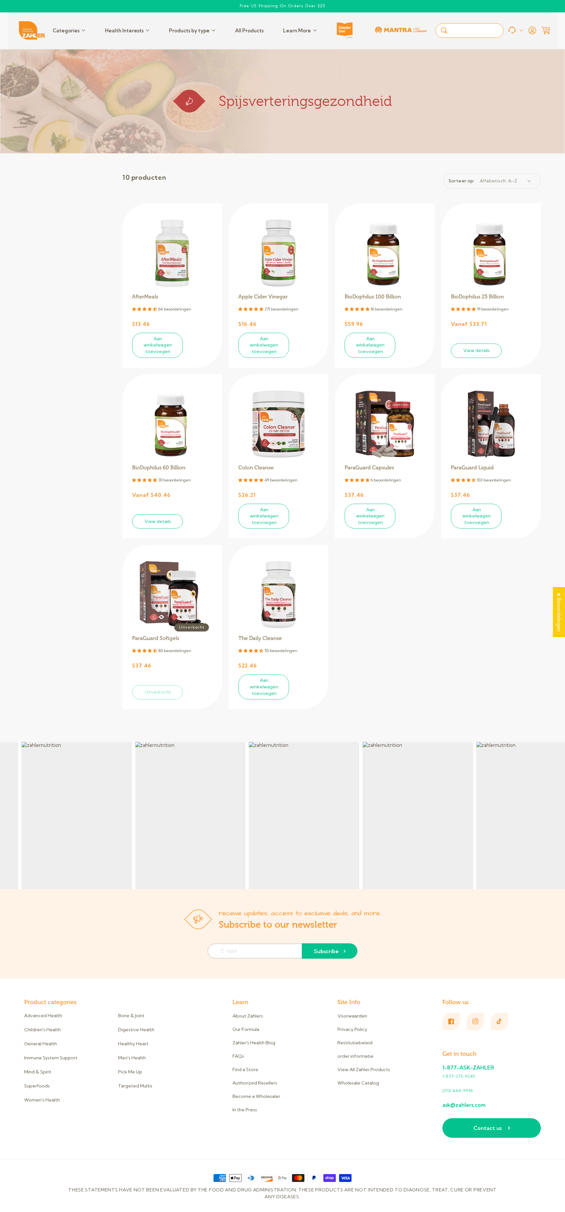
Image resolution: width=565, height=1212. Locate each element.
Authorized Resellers (254, 1083)
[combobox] (470, 30)
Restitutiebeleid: (355, 1043)
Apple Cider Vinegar (263, 297)
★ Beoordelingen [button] (559, 612)
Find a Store (245, 1069)
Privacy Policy (352, 1029)
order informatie (355, 1056)
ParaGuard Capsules (369, 468)
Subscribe (326, 951)
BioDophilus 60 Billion (158, 468)
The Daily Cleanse (260, 638)
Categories (66, 30)
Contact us (487, 1128)
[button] (545, 30)
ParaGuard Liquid (472, 468)
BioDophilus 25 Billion (477, 297)
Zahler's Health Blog (253, 1043)
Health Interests (124, 30)
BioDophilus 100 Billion (373, 297)
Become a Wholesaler (256, 1096)
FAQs (238, 1056)
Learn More (297, 30)
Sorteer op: (462, 181)
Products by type (189, 30)
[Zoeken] (444, 30)
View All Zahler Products (363, 1069)
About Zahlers (247, 1016)
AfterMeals (145, 297)
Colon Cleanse (256, 468)
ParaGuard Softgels (155, 638)
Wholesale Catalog (358, 1083)
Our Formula (245, 1029)
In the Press (244, 1110)
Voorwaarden (352, 1016)
